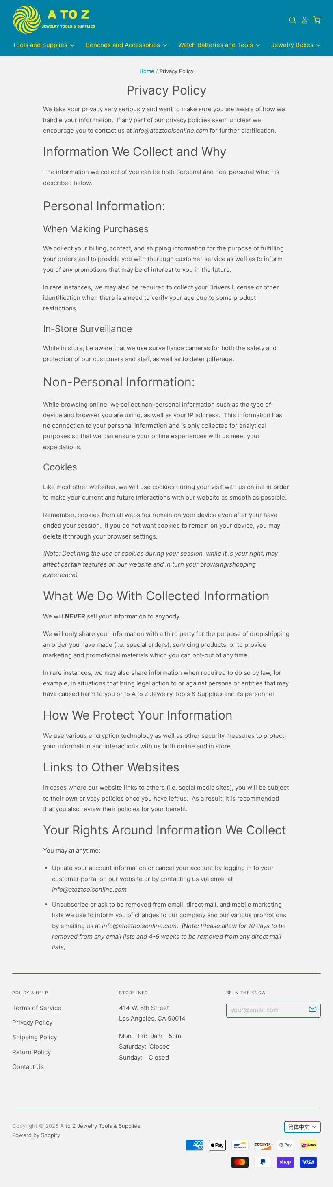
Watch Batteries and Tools (216, 45)
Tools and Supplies (41, 45)
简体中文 (298, 1127)
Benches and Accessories (124, 45)
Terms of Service (36, 1008)
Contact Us (28, 1067)
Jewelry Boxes (293, 45)
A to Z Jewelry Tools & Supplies (100, 1125)
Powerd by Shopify (36, 1135)
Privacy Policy (32, 1022)
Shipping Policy (34, 1037)
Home (146, 71)
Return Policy (31, 1052)
